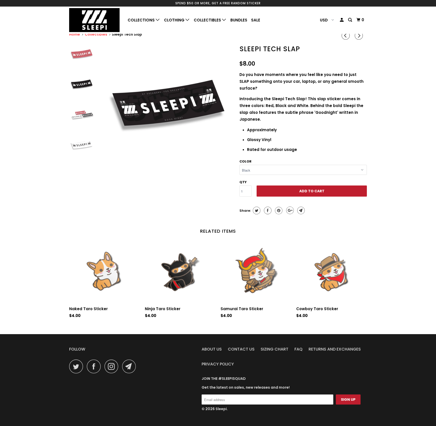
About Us (212, 349)
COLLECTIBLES (208, 20)
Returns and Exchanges (335, 349)
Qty (243, 182)
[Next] (359, 36)
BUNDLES (238, 20)
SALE (255, 20)
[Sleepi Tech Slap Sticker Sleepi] (168, 108)
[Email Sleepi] (130, 366)
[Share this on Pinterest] (278, 210)
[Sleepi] (95, 20)
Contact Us (241, 349)
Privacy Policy (218, 364)
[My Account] (342, 19)
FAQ (298, 349)
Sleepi (221, 408)
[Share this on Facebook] (267, 210)
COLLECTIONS (142, 20)
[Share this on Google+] (289, 210)
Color (245, 161)
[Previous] (346, 36)
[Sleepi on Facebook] (95, 366)
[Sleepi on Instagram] (112, 366)
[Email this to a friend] (300, 210)
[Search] (350, 19)
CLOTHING (174, 20)
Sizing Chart (274, 349)
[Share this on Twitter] (256, 210)
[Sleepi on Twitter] (77, 366)
